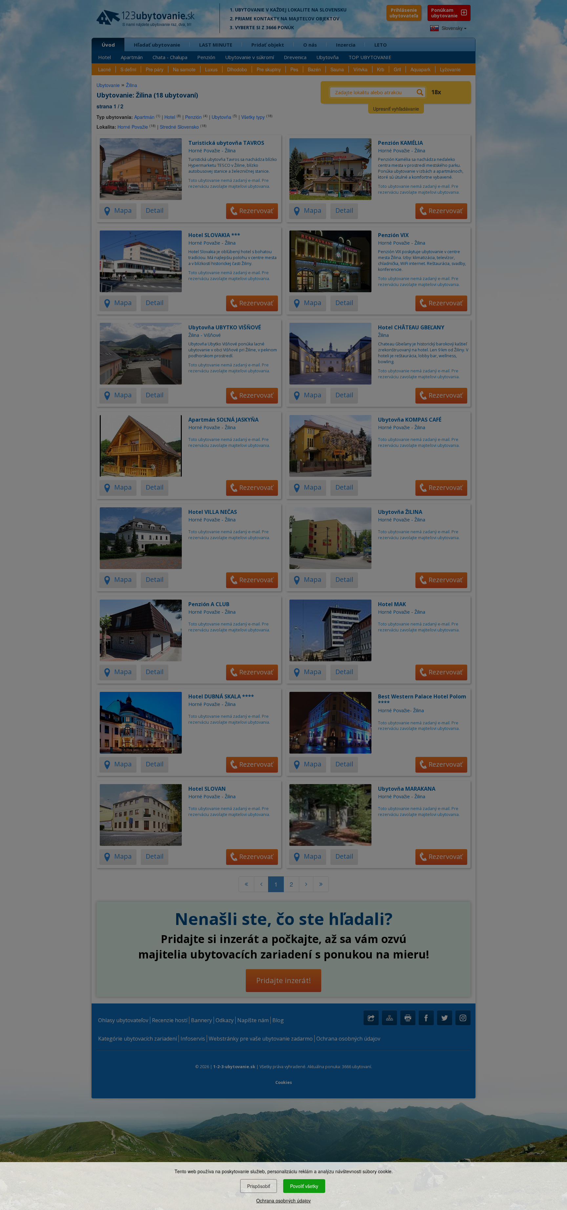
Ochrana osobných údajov (283, 1200)
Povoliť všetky (304, 1186)
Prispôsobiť (258, 1186)
